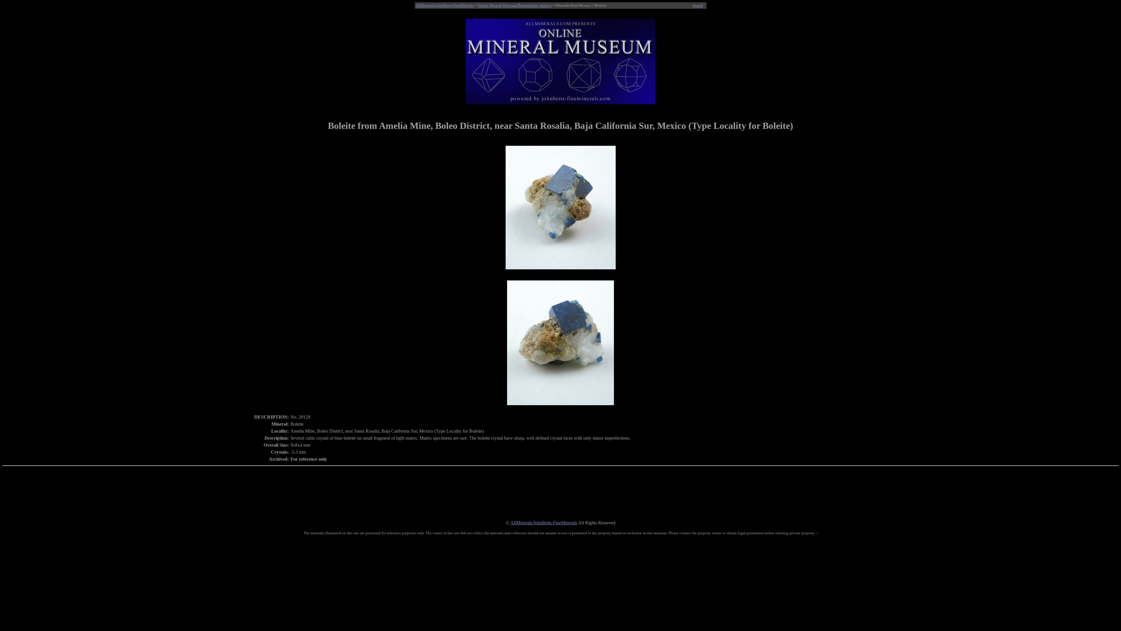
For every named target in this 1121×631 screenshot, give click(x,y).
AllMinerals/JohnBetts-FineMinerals (445, 5)
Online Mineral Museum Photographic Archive (515, 5)
